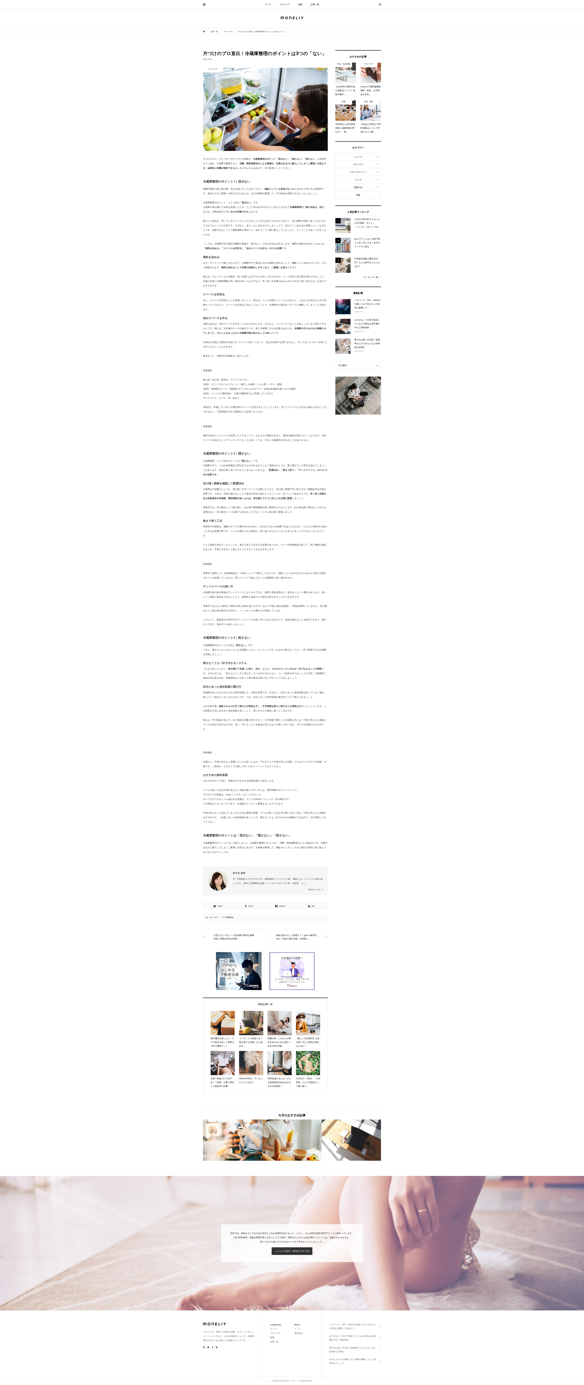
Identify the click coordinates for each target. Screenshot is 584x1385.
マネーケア (284, 4)
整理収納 (229, 917)
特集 (358, 194)
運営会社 (298, 1333)
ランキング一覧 (370, 277)
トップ (297, 1328)
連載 (300, 4)
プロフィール (314, 889)
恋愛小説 (358, 187)
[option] (232, 1140)
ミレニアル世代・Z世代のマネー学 (292, 1251)
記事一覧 (315, 4)
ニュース (358, 156)
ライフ (268, 4)
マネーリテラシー (358, 172)
